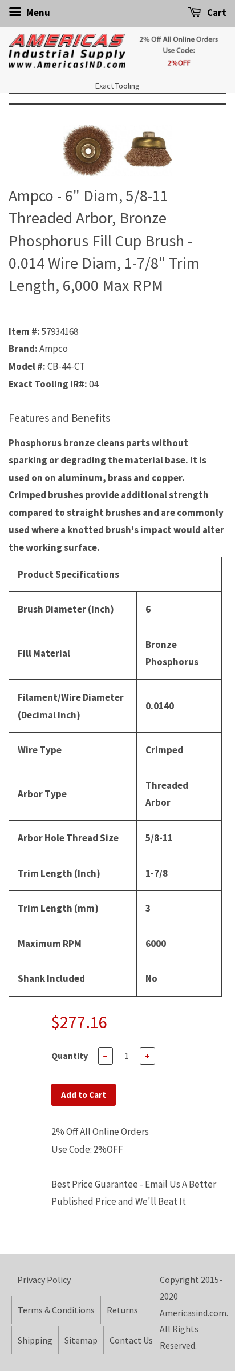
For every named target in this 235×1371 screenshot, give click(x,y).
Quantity (69, 1055)
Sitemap (81, 1340)
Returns (122, 1310)
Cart (215, 12)
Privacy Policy (44, 1279)
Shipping (35, 1340)
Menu (37, 12)
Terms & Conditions (56, 1310)
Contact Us (131, 1340)
